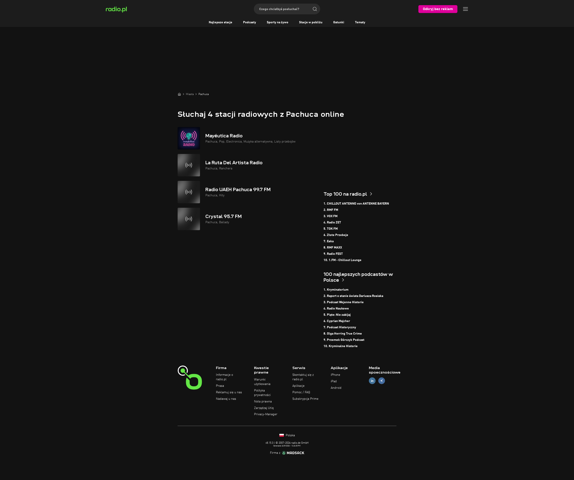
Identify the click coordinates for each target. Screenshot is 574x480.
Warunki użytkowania (262, 382)
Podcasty (249, 22)
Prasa (220, 385)
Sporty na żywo (277, 22)
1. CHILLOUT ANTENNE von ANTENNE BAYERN (356, 203)
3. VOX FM (330, 216)
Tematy (360, 22)
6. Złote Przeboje (336, 235)
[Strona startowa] (179, 94)
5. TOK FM (331, 228)
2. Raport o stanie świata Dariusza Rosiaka (353, 296)
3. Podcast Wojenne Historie (344, 302)
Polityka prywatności (262, 393)
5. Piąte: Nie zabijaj (337, 314)
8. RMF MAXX (333, 247)
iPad (334, 381)
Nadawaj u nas (226, 398)
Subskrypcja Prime (305, 398)
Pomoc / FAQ (301, 392)
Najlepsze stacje (220, 22)
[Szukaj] (314, 9)
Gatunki (338, 22)
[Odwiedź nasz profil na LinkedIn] (372, 380)
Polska (290, 435)
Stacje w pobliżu (310, 22)
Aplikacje (298, 385)
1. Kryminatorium (336, 289)
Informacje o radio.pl (224, 377)
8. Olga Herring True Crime (343, 333)
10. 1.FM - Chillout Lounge (342, 260)
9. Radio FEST (333, 253)
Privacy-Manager (265, 414)
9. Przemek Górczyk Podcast (344, 340)
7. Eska (329, 241)
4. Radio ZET (332, 222)
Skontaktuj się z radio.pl (303, 377)
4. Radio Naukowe (336, 308)
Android (336, 387)
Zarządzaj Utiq (264, 408)
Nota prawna (263, 401)
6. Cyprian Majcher (337, 321)
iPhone (335, 374)
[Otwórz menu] (465, 9)
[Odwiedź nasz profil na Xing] (381, 380)
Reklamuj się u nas (229, 392)
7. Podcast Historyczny (340, 327)
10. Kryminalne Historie (341, 346)
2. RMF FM (331, 210)
